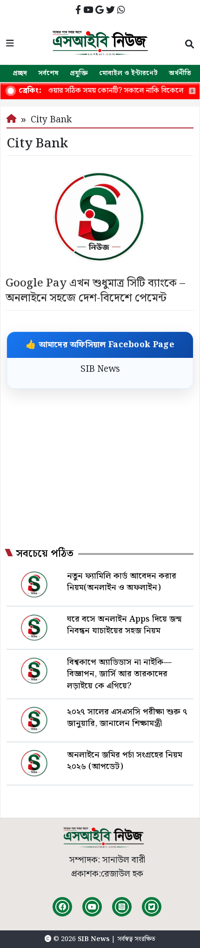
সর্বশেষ (48, 73)
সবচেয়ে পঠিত (44, 554)
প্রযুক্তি (79, 73)
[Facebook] (62, 906)
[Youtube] (92, 906)
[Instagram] (122, 906)
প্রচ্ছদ (20, 73)
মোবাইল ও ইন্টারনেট (128, 73)
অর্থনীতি (180, 73)
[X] (151, 906)
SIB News (100, 369)
